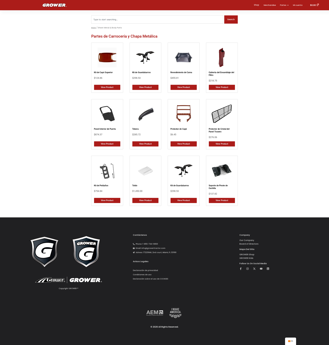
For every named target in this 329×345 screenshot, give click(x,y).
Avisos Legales (140, 261)
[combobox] (157, 19)
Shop (256, 4)
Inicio (93, 27)
